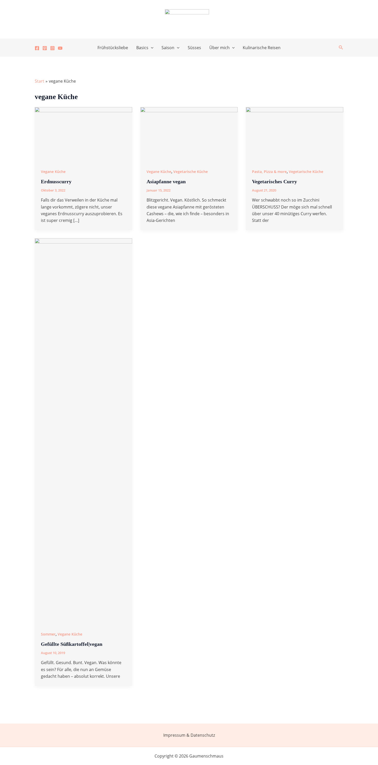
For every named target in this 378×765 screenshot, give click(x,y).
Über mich (219, 47)
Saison (167, 47)
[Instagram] (52, 48)
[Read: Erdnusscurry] (83, 134)
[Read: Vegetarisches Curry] (294, 134)
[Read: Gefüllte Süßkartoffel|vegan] (83, 431)
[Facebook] (37, 48)
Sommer (48, 634)
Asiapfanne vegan (166, 181)
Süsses (194, 47)
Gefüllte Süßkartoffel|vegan (71, 644)
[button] (151, 47)
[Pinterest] (44, 48)
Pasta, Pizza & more (269, 171)
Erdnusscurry (56, 181)
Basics (142, 47)
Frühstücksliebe (112, 47)
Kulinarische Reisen (262, 47)
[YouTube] (60, 48)
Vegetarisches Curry (274, 181)
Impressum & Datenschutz (189, 735)
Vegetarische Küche (190, 171)
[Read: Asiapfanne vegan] (189, 134)
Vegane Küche (53, 171)
